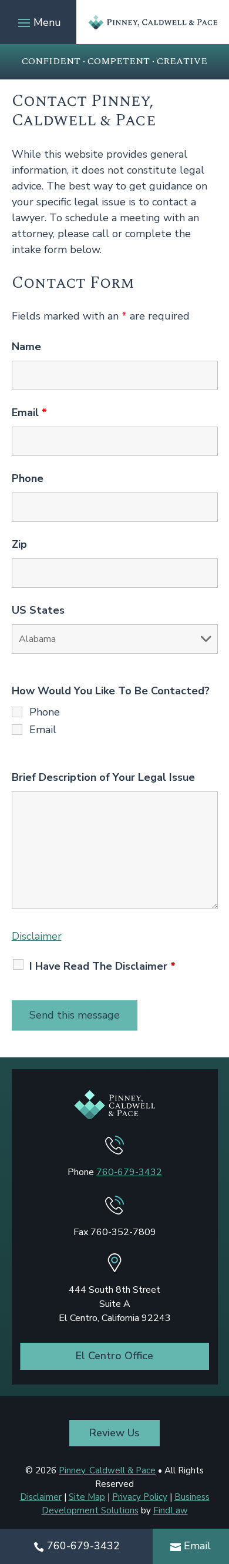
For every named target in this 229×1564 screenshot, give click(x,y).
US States (38, 610)
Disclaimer (37, 936)
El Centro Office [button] (114, 1356)
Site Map (87, 1497)
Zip (19, 544)
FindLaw (170, 1510)
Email (29, 412)
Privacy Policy (139, 1497)
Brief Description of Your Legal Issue (103, 777)
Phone (27, 478)
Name (26, 347)
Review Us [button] (114, 1433)
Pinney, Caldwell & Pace (107, 1470)
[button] (38, 22)
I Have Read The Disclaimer (102, 966)
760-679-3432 (129, 1172)
